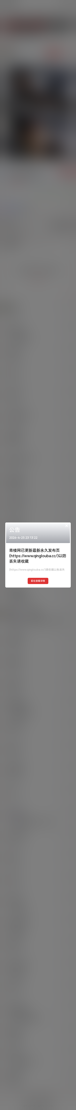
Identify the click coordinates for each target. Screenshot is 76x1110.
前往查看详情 (38, 581)
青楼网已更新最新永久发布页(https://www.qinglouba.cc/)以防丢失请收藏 (37, 556)
